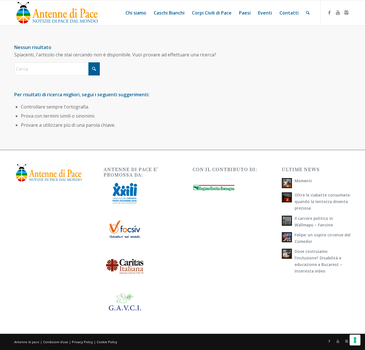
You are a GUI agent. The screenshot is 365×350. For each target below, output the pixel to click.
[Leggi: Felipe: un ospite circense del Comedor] (287, 237)
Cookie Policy (107, 342)
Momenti (303, 180)
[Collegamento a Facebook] (329, 12)
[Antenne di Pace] (57, 12)
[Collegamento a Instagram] (346, 12)
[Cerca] (307, 12)
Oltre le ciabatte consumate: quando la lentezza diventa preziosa (322, 201)
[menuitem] (136, 12)
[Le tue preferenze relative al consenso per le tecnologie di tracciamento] (355, 340)
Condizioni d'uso (55, 342)
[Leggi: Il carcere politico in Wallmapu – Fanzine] (287, 221)
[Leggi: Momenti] (287, 183)
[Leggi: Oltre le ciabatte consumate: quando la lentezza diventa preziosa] (287, 197)
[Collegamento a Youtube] (338, 12)
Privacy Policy (82, 342)
